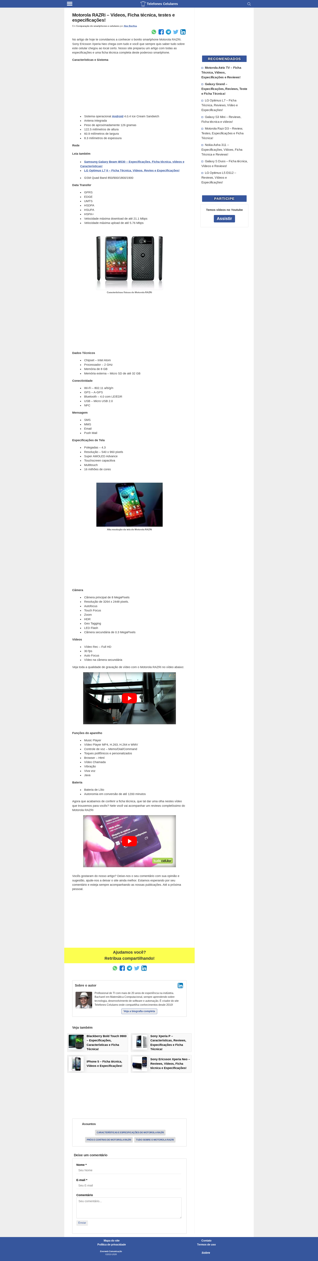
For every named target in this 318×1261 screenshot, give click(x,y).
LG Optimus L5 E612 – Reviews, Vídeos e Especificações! (218, 177)
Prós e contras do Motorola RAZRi (109, 1139)
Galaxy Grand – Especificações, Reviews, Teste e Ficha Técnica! (224, 88)
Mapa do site (112, 1240)
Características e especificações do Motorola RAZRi (130, 1132)
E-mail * (81, 1180)
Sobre (206, 1252)
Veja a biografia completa (139, 1011)
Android (117, 116)
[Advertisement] (129, 88)
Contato (206, 1240)
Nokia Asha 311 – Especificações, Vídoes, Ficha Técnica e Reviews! (221, 149)
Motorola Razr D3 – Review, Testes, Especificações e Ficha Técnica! (222, 133)
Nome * (81, 1164)
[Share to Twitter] (175, 32)
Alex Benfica (130, 26)
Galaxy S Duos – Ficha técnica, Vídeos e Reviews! (224, 163)
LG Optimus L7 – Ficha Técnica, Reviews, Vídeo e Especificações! (219, 105)
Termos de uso (206, 1244)
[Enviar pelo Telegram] (168, 32)
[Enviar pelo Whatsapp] (154, 32)
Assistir (224, 218)
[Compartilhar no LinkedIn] (183, 32)
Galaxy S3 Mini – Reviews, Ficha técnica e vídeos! (221, 119)
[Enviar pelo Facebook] (161, 32)
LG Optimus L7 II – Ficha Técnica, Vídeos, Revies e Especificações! (132, 170)
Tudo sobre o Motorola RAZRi (155, 1139)
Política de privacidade (111, 1244)
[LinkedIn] (180, 985)
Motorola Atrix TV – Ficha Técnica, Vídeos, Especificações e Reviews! (221, 72)
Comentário (84, 1195)
